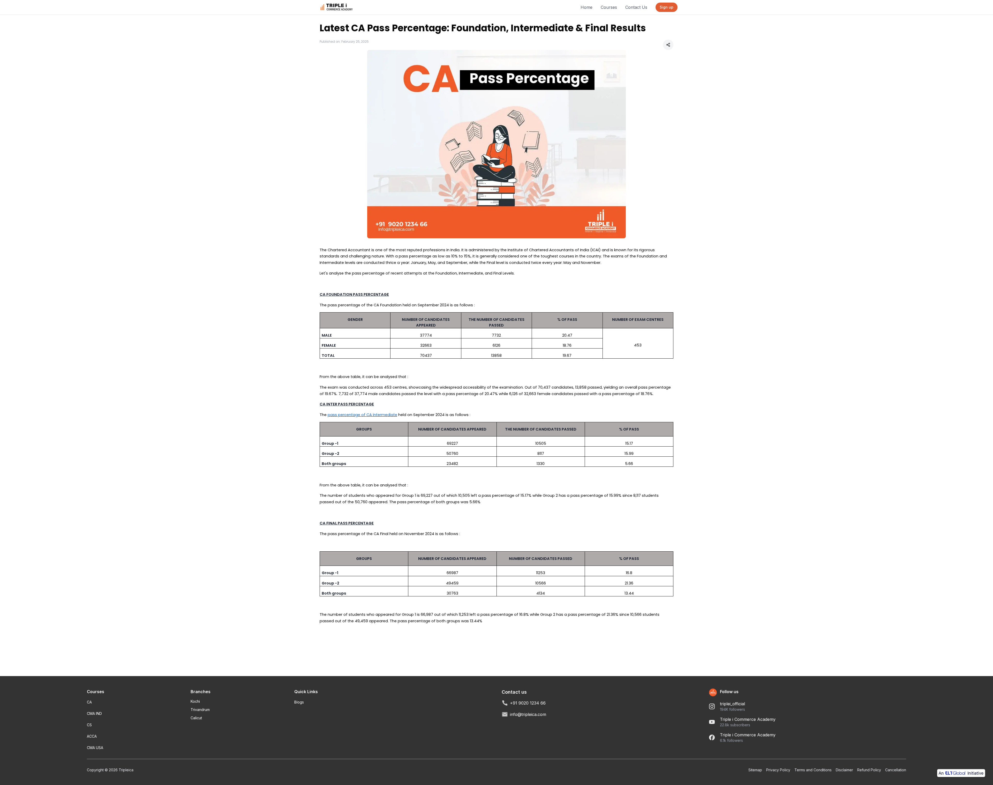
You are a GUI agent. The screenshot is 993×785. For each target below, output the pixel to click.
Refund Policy (869, 770)
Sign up (666, 7)
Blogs (299, 702)
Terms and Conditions (813, 770)
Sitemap (755, 770)
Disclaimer (844, 770)
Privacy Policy (778, 770)
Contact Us (636, 7)
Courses (609, 7)
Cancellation (895, 770)
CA (89, 702)
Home (586, 7)
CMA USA (95, 747)
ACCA (92, 736)
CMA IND (94, 713)
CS (89, 725)
